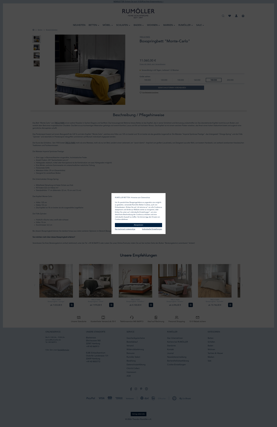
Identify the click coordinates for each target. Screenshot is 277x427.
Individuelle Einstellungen (152, 229)
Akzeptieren (138, 225)
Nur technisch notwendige (125, 229)
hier (147, 217)
